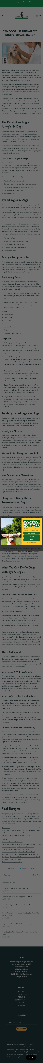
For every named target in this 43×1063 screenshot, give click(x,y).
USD (30, 1057)
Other (31, 539)
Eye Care (32, 536)
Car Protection (31, 533)
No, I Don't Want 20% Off (31, 542)
